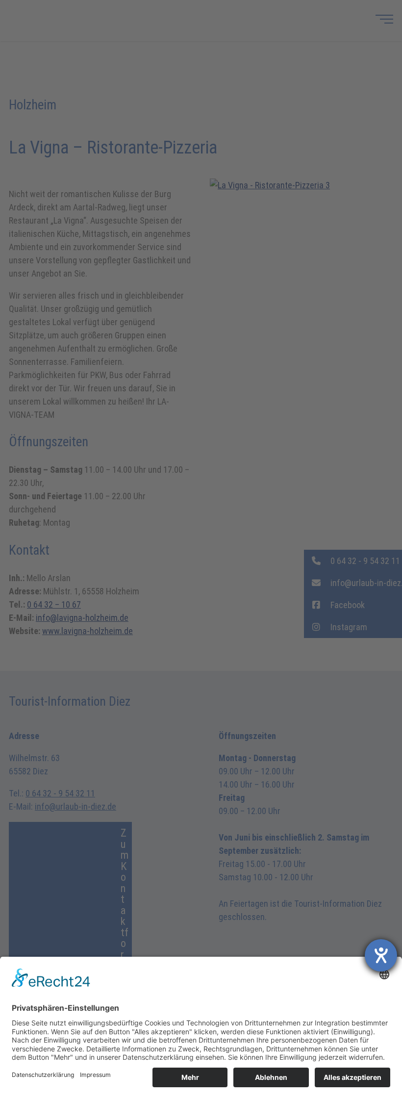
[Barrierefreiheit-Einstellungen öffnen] (381, 955)
